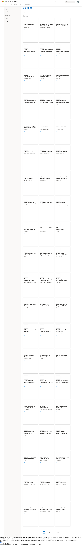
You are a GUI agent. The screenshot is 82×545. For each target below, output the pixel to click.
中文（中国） (3, 541)
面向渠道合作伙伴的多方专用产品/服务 (44, 539)
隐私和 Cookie (19, 544)
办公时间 (19, 537)
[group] (24, 29)
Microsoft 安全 (8, 540)
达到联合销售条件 (12, 539)
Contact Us (13, 544)
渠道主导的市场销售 (31, 539)
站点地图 (9, 544)
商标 (27, 544)
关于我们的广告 (32, 544)
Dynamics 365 (17, 540)
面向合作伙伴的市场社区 (21, 539)
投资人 (75, 540)
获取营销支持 (67, 537)
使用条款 (24, 544)
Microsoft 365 (24, 540)
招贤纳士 (55, 540)
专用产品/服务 (32, 537)
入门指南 (23, 537)
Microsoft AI (2, 540)
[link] (30, 30)
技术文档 (27, 537)
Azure (13, 540)
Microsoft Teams (49, 540)
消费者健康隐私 (3, 544)
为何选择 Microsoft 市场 (5, 537)
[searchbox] (13, 12)
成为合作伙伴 (55, 537)
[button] (24, 12)
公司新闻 (65, 540)
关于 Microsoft (60, 540)
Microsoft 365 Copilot (40, 540)
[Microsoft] (5, 1)
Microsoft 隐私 (71, 540)
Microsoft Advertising (31, 540)
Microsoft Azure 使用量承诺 (41, 537)
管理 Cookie (38, 544)
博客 (11, 537)
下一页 (58, 532)
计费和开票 (50, 537)
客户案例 (15, 537)
